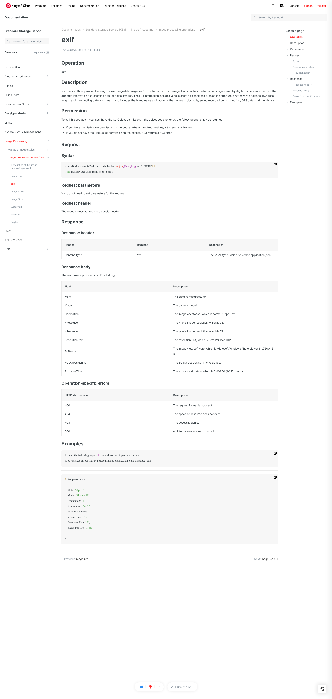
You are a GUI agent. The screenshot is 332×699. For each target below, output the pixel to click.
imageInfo (16, 176)
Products (40, 5)
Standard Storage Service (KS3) (24, 31)
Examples (296, 102)
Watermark (16, 206)
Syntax (296, 61)
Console (294, 5)
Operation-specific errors (306, 96)
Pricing (71, 5)
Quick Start (12, 95)
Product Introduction (18, 76)
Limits (8, 122)
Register (321, 5)
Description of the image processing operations (24, 166)
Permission (297, 49)
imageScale (17, 191)
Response (296, 78)
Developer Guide (15, 113)
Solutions (56, 5)
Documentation (89, 5)
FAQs (8, 230)
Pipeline (15, 214)
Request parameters (303, 67)
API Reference (13, 240)
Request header (301, 72)
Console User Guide (17, 104)
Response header (302, 84)
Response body (301, 90)
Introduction (12, 67)
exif (13, 183)
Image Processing (16, 141)
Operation (296, 36)
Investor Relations (115, 5)
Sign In (308, 5)
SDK (7, 249)
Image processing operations (26, 157)
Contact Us (138, 5)
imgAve (15, 222)
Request (295, 55)
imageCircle (17, 199)
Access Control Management (23, 131)
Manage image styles (21, 149)
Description (297, 43)
